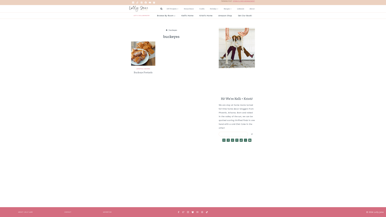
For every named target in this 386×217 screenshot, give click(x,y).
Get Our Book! (245, 15)
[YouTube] (150, 2)
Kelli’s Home (187, 15)
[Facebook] (146, 2)
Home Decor (189, 9)
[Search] (252, 134)
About (252, 9)
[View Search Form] (161, 8)
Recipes (147, 69)
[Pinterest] (141, 2)
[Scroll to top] (381, 209)
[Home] (166, 30)
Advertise (107, 212)
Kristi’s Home (205, 15)
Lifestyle (240, 9)
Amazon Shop (225, 15)
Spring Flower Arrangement (244, 1)
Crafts (201, 9)
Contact (67, 212)
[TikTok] (137, 2)
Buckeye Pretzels (143, 72)
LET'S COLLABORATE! (142, 15)
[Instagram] (133, 2)
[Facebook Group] (154, 2)
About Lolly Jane (25, 212)
